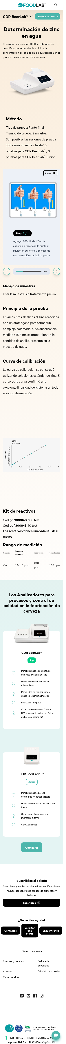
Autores (7, 976)
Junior (31, 786)
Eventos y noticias (13, 966)
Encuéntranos (51, 935)
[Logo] (9, 1033)
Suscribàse (29, 907)
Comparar (31, 852)
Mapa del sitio (11, 982)
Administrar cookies (49, 976)
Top (32, 665)
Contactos (10, 935)
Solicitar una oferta (48, 16)
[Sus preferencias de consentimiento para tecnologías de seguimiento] (6, 1037)
